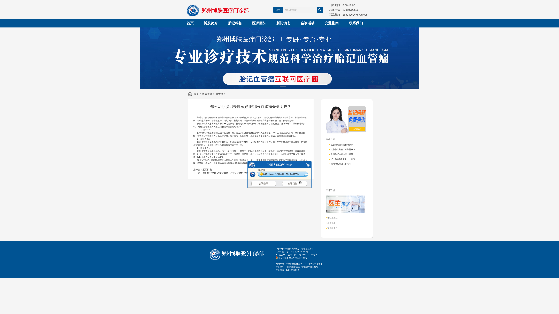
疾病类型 (207, 93)
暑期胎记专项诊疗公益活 (341, 154)
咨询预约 (263, 183)
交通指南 (332, 23)
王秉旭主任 (332, 223)
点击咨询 (357, 129)
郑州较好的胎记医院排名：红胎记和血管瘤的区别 (228, 173)
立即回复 (292, 183)
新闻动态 (283, 23)
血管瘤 (219, 93)
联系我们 (356, 23)
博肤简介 (211, 23)
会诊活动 (308, 23)
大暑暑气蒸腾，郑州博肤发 (342, 149)
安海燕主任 (332, 228)
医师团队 (259, 23)
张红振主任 (332, 217)
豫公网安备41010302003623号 (292, 258)
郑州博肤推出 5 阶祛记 (340, 164)
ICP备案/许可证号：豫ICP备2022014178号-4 (296, 255)
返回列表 (207, 169)
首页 (190, 23)
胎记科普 (235, 23)
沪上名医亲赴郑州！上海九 (342, 159)
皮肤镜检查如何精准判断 (341, 144)
